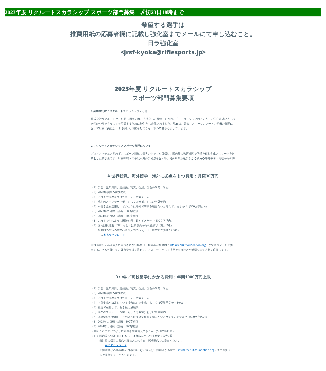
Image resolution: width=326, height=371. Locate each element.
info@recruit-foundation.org (188, 245)
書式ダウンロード (114, 235)
